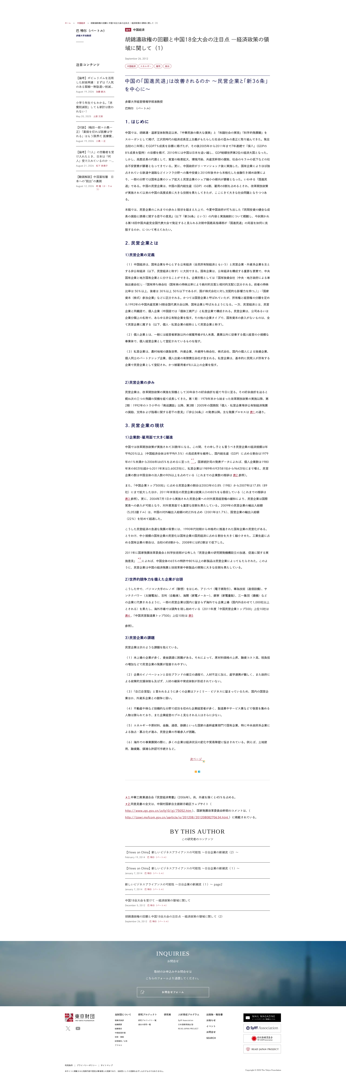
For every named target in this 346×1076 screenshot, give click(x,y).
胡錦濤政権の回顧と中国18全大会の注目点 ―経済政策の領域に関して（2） (197, 917)
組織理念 (118, 1028)
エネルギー (145, 66)
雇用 (158, 66)
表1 (253, 412)
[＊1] (193, 461)
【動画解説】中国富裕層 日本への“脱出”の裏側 (95, 181)
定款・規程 (119, 1037)
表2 (236, 475)
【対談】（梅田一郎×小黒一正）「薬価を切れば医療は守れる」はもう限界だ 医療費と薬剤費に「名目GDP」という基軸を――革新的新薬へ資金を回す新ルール (95, 134)
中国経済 (81, 23)
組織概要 (118, 1024)
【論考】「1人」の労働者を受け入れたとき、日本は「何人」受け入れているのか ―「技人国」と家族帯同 (95, 158)
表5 (190, 615)
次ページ (196, 759)
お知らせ (211, 1020)
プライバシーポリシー (87, 1065)
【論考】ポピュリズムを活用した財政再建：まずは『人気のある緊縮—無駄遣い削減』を (95, 84)
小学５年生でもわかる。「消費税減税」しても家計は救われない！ (95, 109)
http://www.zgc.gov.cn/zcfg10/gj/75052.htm (158, 810)
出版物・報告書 (214, 1014)
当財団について (123, 1014)
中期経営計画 (120, 1033)
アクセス (118, 1045)
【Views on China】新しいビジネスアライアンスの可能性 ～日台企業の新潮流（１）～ (197, 870)
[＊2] (139, 560)
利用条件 (69, 1065)
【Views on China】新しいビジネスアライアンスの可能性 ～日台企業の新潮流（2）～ (197, 854)
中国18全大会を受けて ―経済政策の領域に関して (197, 903)
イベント (211, 1026)
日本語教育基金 (184, 1024)
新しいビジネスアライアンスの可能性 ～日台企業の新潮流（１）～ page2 (197, 886)
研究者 (167, 1014)
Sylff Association (185, 1020)
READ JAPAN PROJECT (188, 1028)
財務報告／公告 (121, 1041)
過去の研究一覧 (144, 1024)
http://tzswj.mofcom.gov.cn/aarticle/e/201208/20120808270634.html (177, 817)
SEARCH (211, 1038)
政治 (167, 66)
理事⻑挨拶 (119, 1020)
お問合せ (211, 1032)
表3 (128, 498)
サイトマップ (107, 1065)
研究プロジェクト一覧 (147, 1020)
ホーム (68, 23)
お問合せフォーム (173, 992)
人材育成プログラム (188, 1014)
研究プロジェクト (147, 1014)
